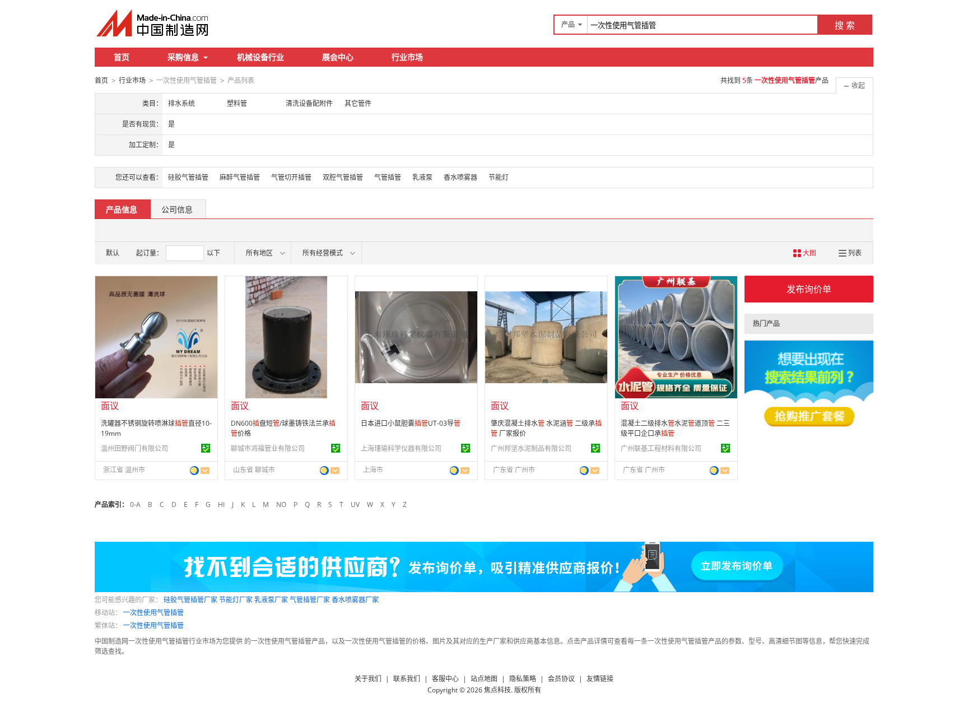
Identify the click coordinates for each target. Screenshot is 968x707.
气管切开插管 (291, 177)
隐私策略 (522, 678)
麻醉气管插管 (240, 177)
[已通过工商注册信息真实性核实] (205, 448)
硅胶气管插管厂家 (190, 599)
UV (355, 504)
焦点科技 (497, 690)
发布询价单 (809, 289)
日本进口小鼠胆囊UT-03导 (410, 423)
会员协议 (561, 678)
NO (281, 504)
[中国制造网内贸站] (153, 23)
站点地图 (484, 678)
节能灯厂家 (236, 599)
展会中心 (337, 57)
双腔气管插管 (343, 177)
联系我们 (406, 678)
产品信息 (121, 209)
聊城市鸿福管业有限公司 (268, 448)
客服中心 (445, 678)
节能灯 (498, 177)
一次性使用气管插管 (153, 612)
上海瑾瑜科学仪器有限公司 (401, 448)
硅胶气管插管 (188, 177)
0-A (135, 504)
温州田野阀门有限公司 (134, 448)
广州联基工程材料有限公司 (661, 448)
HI (221, 504)
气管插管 (387, 177)
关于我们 (368, 678)
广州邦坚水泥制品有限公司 (531, 448)
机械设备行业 (260, 57)
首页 (121, 57)
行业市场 (407, 57)
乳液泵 (422, 177)
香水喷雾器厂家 (355, 599)
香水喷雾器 (460, 177)
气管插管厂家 (310, 599)
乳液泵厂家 (271, 599)
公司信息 (177, 209)
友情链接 (600, 678)
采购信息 (183, 57)
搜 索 (845, 25)
